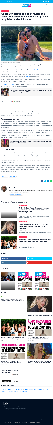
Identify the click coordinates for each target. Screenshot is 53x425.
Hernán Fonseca (5, 22)
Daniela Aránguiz (23, 391)
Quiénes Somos (7, 422)
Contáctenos (25, 422)
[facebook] (42, 181)
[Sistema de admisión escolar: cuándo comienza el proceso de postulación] (8, 281)
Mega (16, 391)
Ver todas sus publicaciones (16, 194)
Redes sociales (19, 389)
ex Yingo (27, 76)
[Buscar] (47, 5)
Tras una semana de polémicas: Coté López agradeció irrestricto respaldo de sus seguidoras (34, 226)
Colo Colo (4, 389)
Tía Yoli (46, 389)
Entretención (23, 202)
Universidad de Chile (38, 389)
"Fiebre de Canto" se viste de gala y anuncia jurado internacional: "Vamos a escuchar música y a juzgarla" (34, 210)
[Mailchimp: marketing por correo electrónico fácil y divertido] (16, 382)
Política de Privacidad (35, 422)
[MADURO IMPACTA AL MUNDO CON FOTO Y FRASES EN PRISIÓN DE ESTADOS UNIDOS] (25, 281)
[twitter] (43, 1)
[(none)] (4, 188)
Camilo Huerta (13, 176)
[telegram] (48, 1)
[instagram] (45, 1)
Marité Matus (37, 69)
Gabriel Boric (11, 389)
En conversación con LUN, (8, 84)
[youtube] (46, 1)
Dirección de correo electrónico (9, 376)
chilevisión (4, 391)
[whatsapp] (51, 181)
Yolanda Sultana (28, 389)
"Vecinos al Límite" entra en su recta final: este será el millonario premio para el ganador (35, 240)
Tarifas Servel (17, 422)
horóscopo (11, 391)
